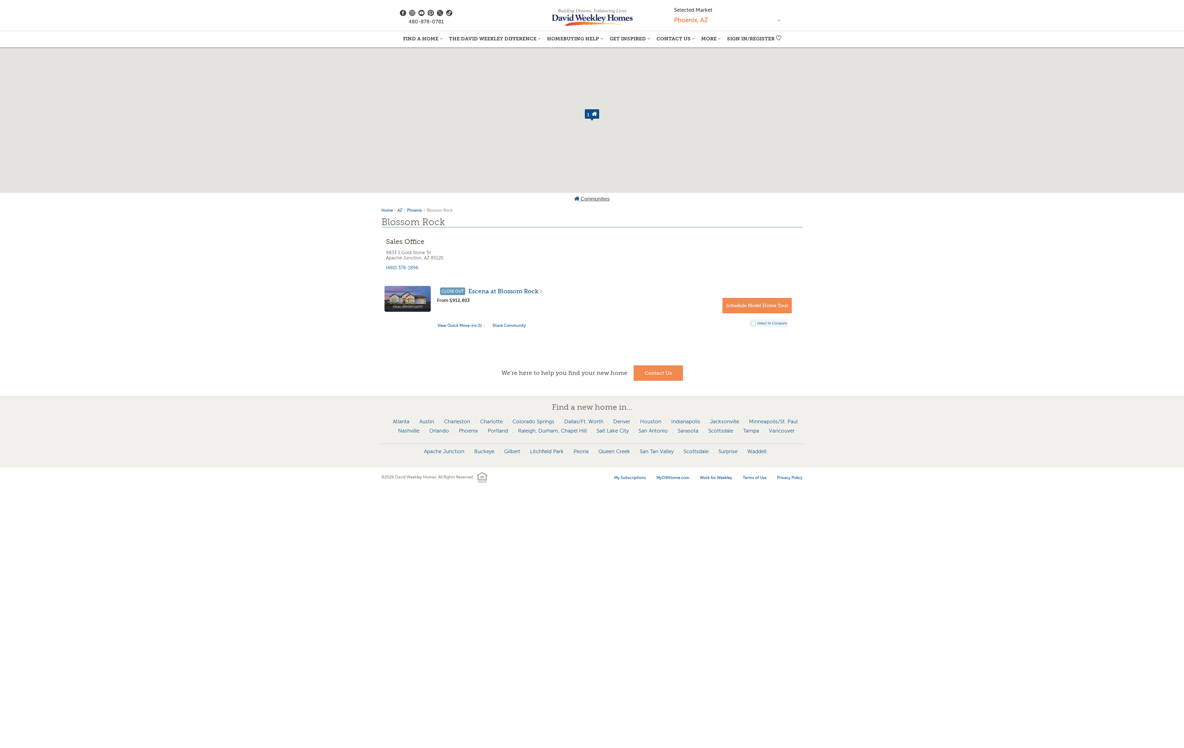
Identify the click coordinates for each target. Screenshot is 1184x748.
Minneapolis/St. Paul (773, 422)
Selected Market (693, 10)
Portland (498, 431)
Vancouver (782, 431)
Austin (426, 422)
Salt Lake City (613, 431)
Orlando (439, 431)
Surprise (728, 451)
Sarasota (688, 431)
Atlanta (401, 422)
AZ (399, 210)
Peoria (581, 451)
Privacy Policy (790, 477)
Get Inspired (628, 39)
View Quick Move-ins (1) (460, 325)
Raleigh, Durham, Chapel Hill (552, 431)
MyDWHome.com (672, 477)
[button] (592, 114)
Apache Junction (444, 451)
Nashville (408, 431)
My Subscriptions (630, 477)
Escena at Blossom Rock (503, 291)
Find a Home (420, 39)
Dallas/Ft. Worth (583, 422)
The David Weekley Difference (492, 39)
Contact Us (673, 39)
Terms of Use (755, 477)
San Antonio (653, 431)
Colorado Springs (533, 422)
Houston (650, 422)
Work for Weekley (716, 477)
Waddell (757, 451)
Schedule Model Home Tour (757, 305)
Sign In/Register (751, 39)
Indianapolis (685, 422)
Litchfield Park (547, 451)
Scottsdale (720, 431)
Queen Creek (614, 451)
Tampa (751, 431)
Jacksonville (724, 422)
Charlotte (491, 422)
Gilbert (512, 451)
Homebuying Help (573, 39)
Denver (621, 422)
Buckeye (484, 451)
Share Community (509, 325)
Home (387, 210)
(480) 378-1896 (402, 267)
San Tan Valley (657, 451)
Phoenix (414, 210)
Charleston (457, 422)
